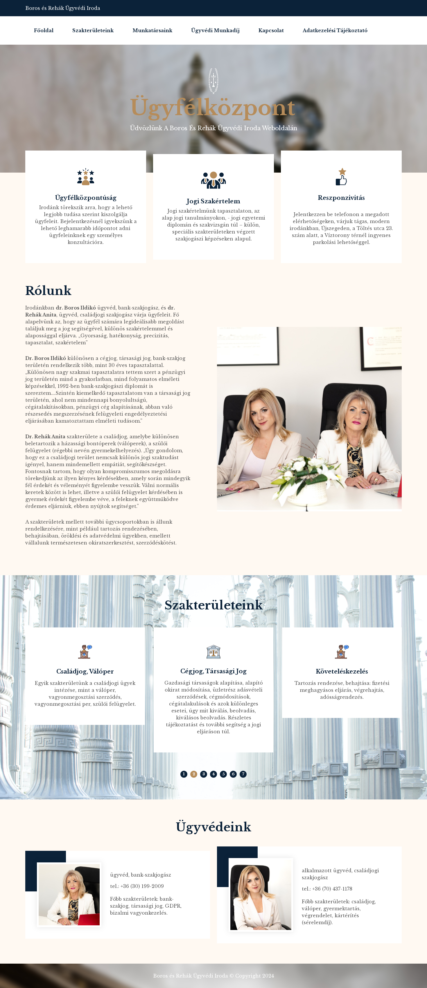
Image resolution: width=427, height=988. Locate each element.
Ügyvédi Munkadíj (215, 30)
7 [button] (243, 774)
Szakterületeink (93, 30)
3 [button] (203, 774)
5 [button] (223, 774)
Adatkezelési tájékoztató (335, 30)
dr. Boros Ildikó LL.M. (145, 866)
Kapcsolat (271, 30)
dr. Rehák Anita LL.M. (337, 861)
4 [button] (213, 774)
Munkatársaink (152, 30)
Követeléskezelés (342, 671)
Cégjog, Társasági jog (213, 671)
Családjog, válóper (85, 671)
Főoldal (43, 30)
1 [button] (184, 774)
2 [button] (194, 774)
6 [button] (233, 774)
